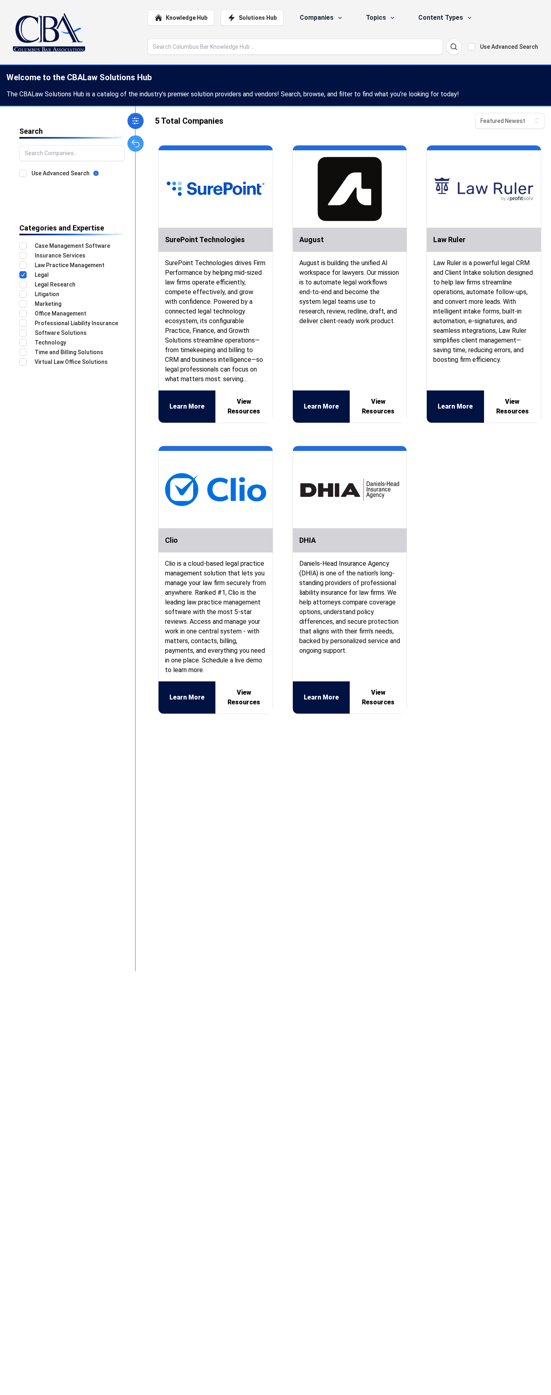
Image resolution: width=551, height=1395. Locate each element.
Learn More (187, 406)
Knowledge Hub (186, 18)
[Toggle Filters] (135, 121)
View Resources (243, 406)
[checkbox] (471, 46)
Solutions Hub (258, 18)
